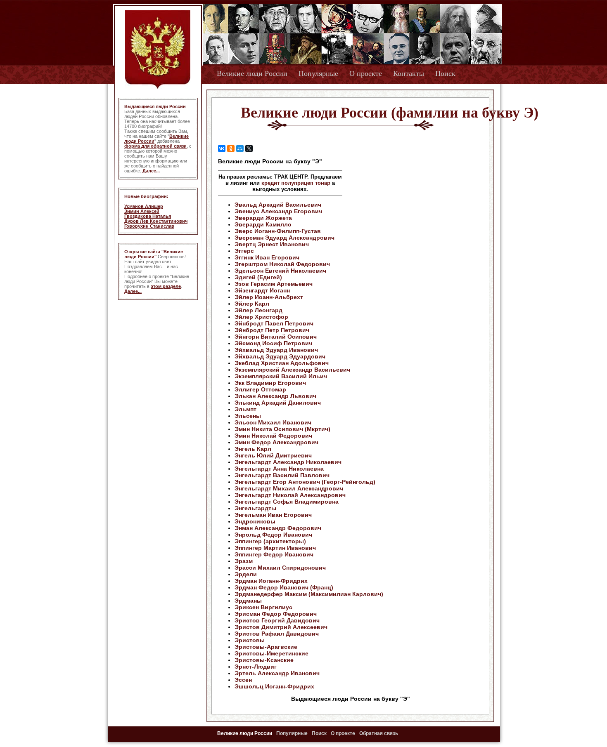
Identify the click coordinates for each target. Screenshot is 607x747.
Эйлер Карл (252, 303)
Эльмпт (245, 409)
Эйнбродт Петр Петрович (272, 330)
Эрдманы (248, 600)
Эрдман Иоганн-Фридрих (271, 580)
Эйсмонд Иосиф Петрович (273, 343)
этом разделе (166, 286)
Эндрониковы (255, 521)
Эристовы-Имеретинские (271, 653)
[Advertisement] (412, 211)
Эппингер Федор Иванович (274, 554)
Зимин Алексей (141, 211)
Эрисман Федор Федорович (276, 613)
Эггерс (244, 250)
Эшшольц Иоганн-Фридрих (274, 686)
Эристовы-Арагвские (266, 646)
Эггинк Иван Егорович (267, 257)
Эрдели (246, 574)
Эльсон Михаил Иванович (273, 422)
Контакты (408, 73)
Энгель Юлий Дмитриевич (273, 455)
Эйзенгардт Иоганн (262, 290)
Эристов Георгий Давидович (277, 620)
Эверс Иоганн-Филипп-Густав (278, 231)
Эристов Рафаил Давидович (277, 633)
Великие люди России (252, 73)
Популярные (318, 73)
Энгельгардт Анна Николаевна (279, 468)
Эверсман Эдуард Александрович (284, 237)
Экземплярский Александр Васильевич (292, 369)
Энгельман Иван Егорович (273, 514)
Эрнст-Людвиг (256, 666)
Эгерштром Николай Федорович (282, 264)
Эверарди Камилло (263, 224)
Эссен (243, 679)
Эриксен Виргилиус (263, 607)
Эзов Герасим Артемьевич (274, 283)
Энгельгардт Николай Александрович (290, 495)
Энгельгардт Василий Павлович (282, 475)
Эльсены (248, 415)
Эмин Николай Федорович (273, 435)
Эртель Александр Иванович (277, 673)
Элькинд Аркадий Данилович (278, 402)
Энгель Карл (253, 448)
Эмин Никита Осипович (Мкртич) (282, 429)
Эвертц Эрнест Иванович (272, 244)
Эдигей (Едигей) (258, 277)
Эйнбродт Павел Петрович (274, 323)
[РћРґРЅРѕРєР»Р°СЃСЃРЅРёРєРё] (231, 148)
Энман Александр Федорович (278, 528)
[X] (249, 148)
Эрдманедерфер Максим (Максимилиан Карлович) (309, 594)
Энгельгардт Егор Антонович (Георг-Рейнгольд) (305, 481)
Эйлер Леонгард (258, 310)
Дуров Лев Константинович (155, 221)
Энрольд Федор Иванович (273, 534)
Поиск (445, 73)
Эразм (244, 561)
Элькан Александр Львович (275, 396)
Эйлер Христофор (261, 316)
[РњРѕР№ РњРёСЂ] (240, 148)
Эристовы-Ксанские (264, 660)
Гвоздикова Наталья (147, 216)
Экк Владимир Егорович (270, 382)
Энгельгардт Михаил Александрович (289, 488)
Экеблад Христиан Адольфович (282, 363)
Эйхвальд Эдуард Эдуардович (280, 356)
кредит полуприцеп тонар (295, 183)
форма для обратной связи (155, 146)
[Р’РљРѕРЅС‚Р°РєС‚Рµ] (221, 148)
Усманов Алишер (143, 206)
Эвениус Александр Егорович (278, 211)
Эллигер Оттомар (260, 389)
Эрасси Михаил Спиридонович (280, 567)
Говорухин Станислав (149, 226)
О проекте (365, 73)
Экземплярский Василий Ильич (281, 376)
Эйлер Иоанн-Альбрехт (269, 297)
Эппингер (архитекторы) (270, 541)
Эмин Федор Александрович (276, 442)
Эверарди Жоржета (263, 217)
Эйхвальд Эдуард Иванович (276, 349)
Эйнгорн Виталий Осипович (276, 336)
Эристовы (250, 640)
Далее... (151, 170)
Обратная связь (378, 733)
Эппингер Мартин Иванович (275, 547)
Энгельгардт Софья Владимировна (287, 501)
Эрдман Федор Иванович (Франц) (284, 587)
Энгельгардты (255, 508)
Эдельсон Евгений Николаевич (280, 270)
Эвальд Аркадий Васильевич (278, 204)
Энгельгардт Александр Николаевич (288, 462)
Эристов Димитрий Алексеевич (281, 627)
